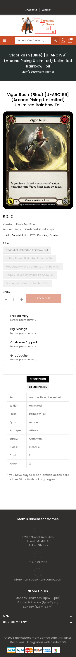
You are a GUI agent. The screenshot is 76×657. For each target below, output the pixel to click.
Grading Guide (47, 235)
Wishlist (47, 10)
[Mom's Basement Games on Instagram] (41, 4)
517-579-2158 (38, 562)
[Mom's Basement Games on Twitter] (27, 4)
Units (6, 292)
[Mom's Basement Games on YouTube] (55, 4)
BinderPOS (58, 642)
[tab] (38, 379)
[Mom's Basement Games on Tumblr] (48, 4)
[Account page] (63, 40)
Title (6, 243)
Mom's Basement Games (38, 72)
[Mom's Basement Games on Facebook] (20, 4)
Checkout (31, 10)
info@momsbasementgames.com (38, 579)
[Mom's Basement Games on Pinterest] (34, 4)
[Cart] (70, 40)
